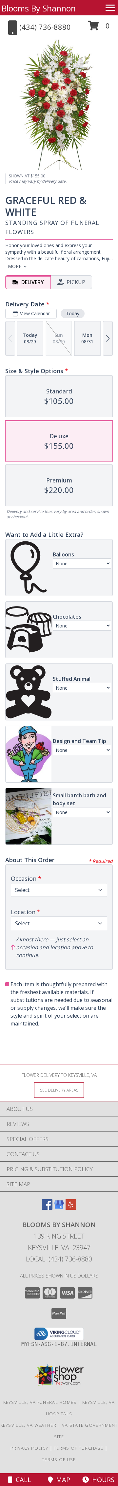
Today (72, 313)
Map (61, 1479)
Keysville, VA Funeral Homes (40, 1402)
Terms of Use (59, 1459)
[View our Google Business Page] (59, 1207)
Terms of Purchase (78, 1448)
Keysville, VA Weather (28, 1425)
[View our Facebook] (47, 1207)
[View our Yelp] (71, 1207)
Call (21, 1479)
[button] (99, 28)
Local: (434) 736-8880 (59, 1259)
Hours (101, 1479)
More (14, 266)
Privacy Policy (29, 1448)
